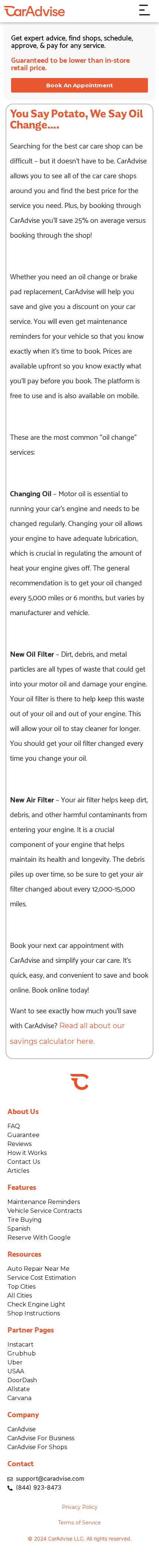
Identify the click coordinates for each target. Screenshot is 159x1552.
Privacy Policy (80, 1507)
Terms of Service (79, 1522)
